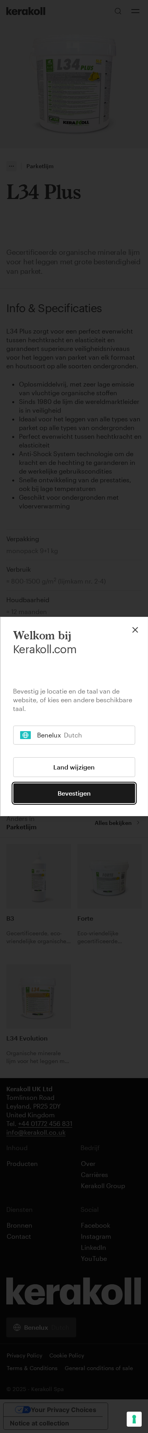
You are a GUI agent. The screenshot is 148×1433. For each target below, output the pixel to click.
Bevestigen (74, 793)
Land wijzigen (74, 767)
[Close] (135, 630)
